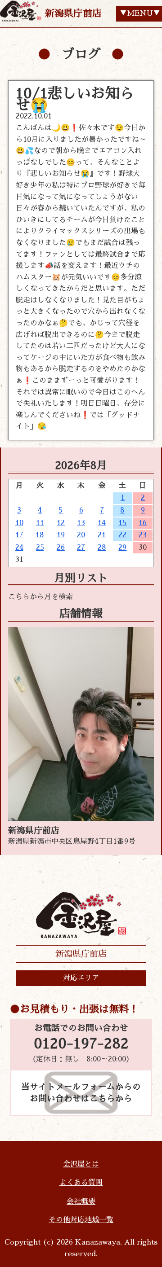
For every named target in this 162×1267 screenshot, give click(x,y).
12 (61, 522)
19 (61, 535)
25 (40, 547)
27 (81, 547)
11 (40, 522)
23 (143, 535)
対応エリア (81, 978)
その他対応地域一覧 (81, 1219)
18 (40, 535)
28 (102, 547)
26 (61, 547)
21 (102, 535)
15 (122, 522)
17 (19, 535)
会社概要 (81, 1201)
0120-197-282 (81, 1044)
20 (81, 535)
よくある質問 (81, 1182)
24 (19, 547)
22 (122, 535)
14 (102, 522)
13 (81, 522)
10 (19, 522)
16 (143, 522)
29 (122, 547)
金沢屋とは (81, 1164)
